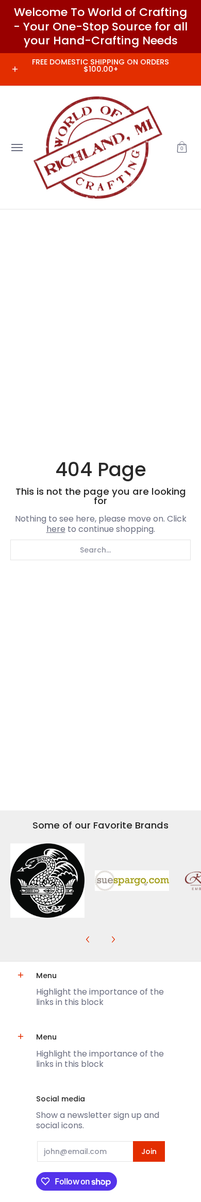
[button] (182, 147)
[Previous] (88, 939)
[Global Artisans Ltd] (98, 147)
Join (149, 1151)
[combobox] (100, 550)
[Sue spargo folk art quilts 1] (132, 880)
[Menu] (16, 147)
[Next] (113, 939)
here (55, 529)
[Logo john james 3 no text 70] (47, 880)
